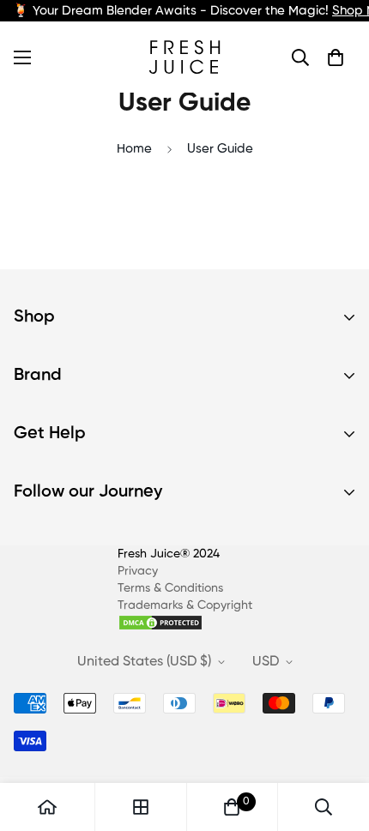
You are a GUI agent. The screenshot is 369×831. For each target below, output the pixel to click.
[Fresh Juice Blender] (184, 57)
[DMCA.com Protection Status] (185, 622)
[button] (335, 57)
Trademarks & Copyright (185, 605)
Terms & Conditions (170, 588)
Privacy (138, 571)
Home (134, 148)
